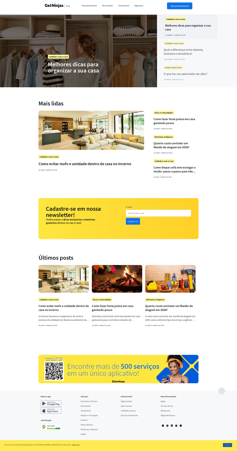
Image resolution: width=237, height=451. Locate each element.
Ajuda (163, 401)
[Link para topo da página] (221, 391)
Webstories (165, 410)
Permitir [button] (227, 445)
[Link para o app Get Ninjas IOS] (51, 413)
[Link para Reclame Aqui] (52, 430)
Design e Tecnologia (89, 415)
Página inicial (126, 401)
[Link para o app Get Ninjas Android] (52, 406)
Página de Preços (168, 415)
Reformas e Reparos (89, 429)
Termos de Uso (167, 406)
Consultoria (86, 410)
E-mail (129, 207)
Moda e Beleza (87, 424)
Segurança (138, 5)
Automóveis (86, 406)
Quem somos (126, 406)
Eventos (84, 420)
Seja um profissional (129, 415)
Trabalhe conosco (128, 410)
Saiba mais (76, 445)
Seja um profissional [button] (179, 6)
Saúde (83, 434)
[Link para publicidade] (118, 369)
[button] (152, 7)
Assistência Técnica (89, 401)
